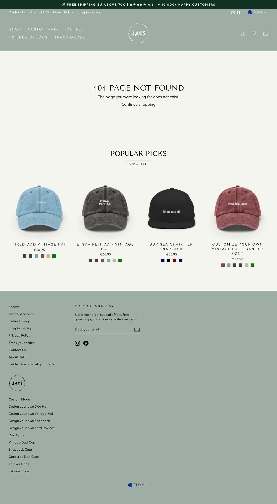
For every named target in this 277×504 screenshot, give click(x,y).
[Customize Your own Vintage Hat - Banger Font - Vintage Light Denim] (229, 265)
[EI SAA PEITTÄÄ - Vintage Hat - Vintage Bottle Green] (120, 260)
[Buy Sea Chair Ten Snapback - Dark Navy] (163, 260)
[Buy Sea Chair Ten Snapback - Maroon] (174, 260)
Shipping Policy (89, 12)
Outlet (75, 29)
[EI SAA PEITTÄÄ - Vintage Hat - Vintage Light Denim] (108, 260)
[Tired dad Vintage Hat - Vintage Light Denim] (36, 256)
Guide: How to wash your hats (31, 364)
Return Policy (63, 12)
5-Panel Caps (19, 471)
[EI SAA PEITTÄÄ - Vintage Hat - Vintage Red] (102, 260)
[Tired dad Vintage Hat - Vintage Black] (25, 256)
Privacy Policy (19, 335)
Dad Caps (16, 435)
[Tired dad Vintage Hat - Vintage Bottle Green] (54, 256)
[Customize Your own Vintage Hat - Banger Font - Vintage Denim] (240, 265)
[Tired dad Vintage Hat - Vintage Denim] (31, 256)
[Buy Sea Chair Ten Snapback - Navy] (180, 260)
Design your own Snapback (29, 421)
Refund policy (19, 321)
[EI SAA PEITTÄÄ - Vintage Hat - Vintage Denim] (97, 260)
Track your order (21, 343)
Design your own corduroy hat (32, 428)
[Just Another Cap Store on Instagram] (77, 343)
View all (138, 164)
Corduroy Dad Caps (24, 457)
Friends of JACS (28, 37)
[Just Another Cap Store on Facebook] (86, 343)
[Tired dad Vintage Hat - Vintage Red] (42, 256)
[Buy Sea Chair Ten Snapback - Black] (169, 260)
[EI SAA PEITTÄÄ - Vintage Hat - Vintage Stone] (114, 260)
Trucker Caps (19, 464)
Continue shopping (139, 104)
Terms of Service (21, 314)
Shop (15, 29)
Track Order (69, 37)
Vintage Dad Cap (22, 442)
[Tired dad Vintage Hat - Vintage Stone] (48, 256)
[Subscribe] (137, 329)
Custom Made (44, 29)
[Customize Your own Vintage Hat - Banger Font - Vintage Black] (235, 265)
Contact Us (17, 12)
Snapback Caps (21, 449)
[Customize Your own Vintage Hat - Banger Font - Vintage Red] (223, 265)
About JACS (39, 12)
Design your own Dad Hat (28, 406)
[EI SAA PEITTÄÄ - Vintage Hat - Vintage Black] (91, 260)
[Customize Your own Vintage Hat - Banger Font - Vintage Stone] (246, 265)
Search (14, 307)
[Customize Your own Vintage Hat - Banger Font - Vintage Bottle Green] (252, 265)
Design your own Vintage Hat (31, 413)
